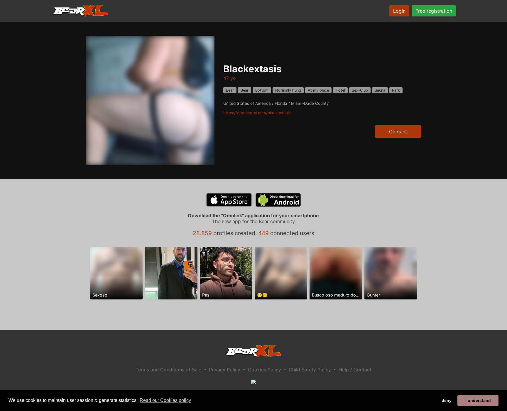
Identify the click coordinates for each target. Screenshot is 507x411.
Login (399, 11)
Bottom (261, 90)
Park (396, 90)
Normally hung (288, 90)
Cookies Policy (264, 370)
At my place (318, 90)
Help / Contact (355, 370)
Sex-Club (360, 90)
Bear (230, 90)
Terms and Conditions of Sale (168, 370)
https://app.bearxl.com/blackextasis (257, 112)
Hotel (340, 90)
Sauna (380, 90)
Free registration (433, 11)
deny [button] (447, 400)
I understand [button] (478, 400)
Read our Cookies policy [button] (165, 400)
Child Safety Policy (310, 370)
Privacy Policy (224, 370)
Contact (398, 131)
